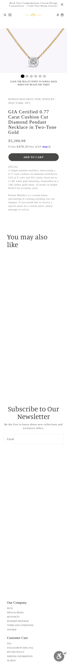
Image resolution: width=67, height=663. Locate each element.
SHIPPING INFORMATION (20, 656)
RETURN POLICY (15, 652)
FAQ (9, 643)
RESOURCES (13, 617)
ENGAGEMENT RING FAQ (20, 648)
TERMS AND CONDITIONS (20, 625)
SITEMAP (12, 630)
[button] (22, 76)
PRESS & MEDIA (15, 612)
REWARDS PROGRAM (18, 621)
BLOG (10, 608)
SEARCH (11, 660)
